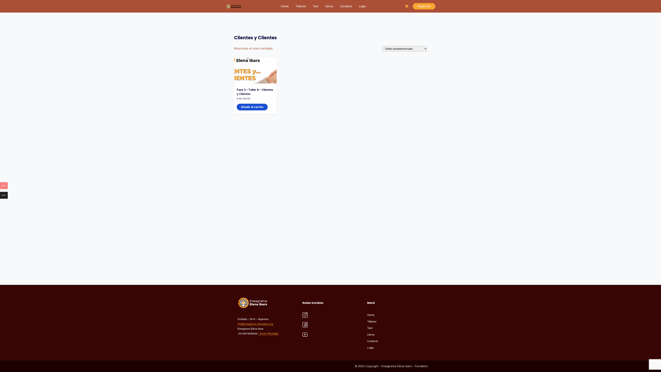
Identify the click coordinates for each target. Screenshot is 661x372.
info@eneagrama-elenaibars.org (255, 324)
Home (285, 6)
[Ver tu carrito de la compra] (407, 6)
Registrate (424, 6)
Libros (329, 6)
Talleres (301, 6)
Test (315, 6)
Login (362, 6)
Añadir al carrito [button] (252, 107)
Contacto (346, 6)
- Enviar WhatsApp (268, 333)
